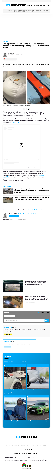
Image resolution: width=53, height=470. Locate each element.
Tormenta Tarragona (29, 0)
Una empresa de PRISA (26, 465)
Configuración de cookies (24, 445)
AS (19, 361)
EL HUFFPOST (11, 361)
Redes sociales (20, 219)
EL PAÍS (17, 361)
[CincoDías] (36, 5)
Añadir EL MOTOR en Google (11, 59)
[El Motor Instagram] (27, 449)
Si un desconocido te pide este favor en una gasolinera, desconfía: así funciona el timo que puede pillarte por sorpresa (14, 422)
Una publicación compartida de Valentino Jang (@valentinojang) (21, 167)
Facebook (31, 210)
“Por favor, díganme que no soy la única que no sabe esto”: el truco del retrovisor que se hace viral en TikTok (31, 198)
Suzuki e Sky (9, 0)
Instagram (39, 210)
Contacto (44, 445)
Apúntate (8, 334)
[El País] (28, 5)
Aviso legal (8, 445)
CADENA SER (23, 361)
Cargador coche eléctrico (18, 0)
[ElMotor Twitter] (25, 449)
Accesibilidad (39, 445)
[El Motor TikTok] (29, 449)
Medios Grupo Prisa (26, 468)
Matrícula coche (46, 0)
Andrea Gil (12, 53)
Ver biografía (13, 216)
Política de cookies (33, 445)
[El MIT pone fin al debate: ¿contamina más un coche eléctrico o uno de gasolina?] (38, 388)
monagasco (15, 122)
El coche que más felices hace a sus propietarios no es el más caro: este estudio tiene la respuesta (37, 422)
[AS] (32, 5)
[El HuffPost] (43, 5)
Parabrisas (39, 0)
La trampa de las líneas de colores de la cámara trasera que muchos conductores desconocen (37, 282)
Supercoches (5, 41)
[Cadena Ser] (48, 5)
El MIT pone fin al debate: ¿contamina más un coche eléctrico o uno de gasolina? (38, 390)
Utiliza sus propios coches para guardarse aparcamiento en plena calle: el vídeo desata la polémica (36, 297)
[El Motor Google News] (31, 449)
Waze (35, 0)
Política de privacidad (15, 445)
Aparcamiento (13, 219)
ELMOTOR (6, 361)
